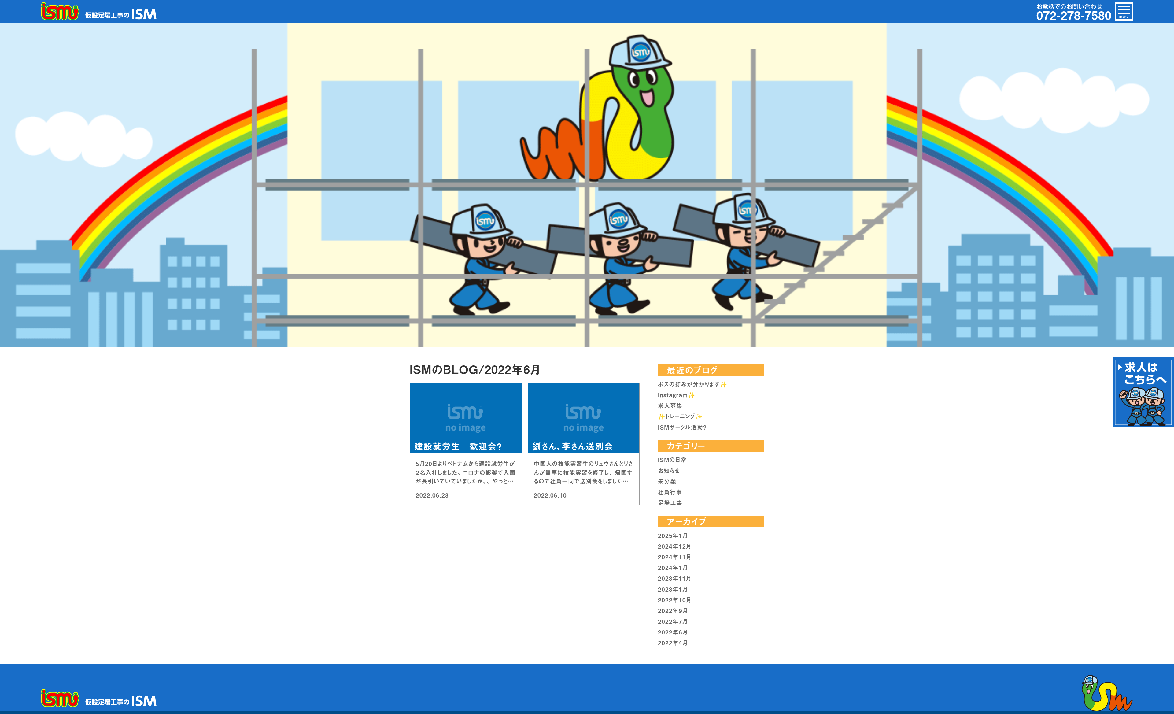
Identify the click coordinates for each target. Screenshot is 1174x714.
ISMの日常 (672, 459)
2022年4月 (673, 642)
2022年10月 (675, 600)
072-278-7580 (1074, 15)
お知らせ (669, 470)
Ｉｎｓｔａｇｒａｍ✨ (677, 394)
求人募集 (670, 405)
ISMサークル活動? (682, 427)
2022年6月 (673, 632)
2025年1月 (673, 535)
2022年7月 (673, 621)
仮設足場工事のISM (99, 11)
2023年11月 (675, 578)
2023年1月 (673, 589)
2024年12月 (675, 546)
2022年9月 (673, 610)
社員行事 (670, 492)
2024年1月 (673, 567)
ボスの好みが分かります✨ (692, 384)
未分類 (667, 481)
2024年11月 (675, 557)
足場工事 (670, 502)
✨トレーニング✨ (680, 416)
